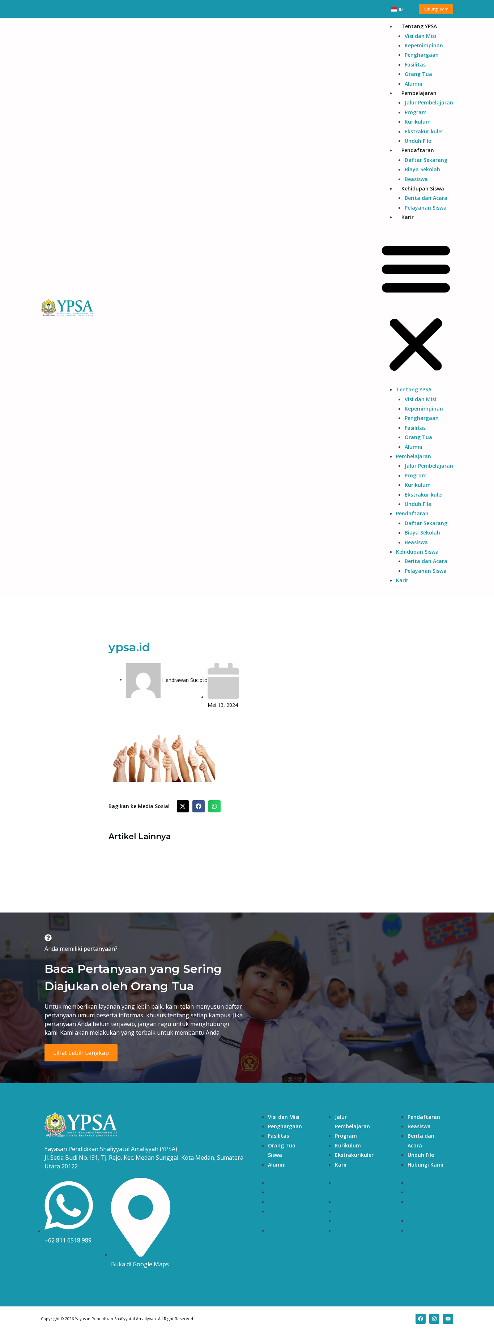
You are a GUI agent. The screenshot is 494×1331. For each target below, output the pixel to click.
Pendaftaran (417, 150)
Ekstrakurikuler (424, 131)
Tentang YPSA (419, 26)
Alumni (413, 83)
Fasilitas (415, 64)
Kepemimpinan (424, 45)
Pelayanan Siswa (426, 207)
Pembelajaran (418, 93)
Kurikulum (418, 121)
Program (416, 112)
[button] (416, 308)
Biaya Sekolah (422, 169)
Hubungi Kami (425, 1164)
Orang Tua (418, 73)
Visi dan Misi (420, 36)
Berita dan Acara (426, 197)
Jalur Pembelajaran (429, 102)
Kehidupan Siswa (422, 188)
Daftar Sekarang (426, 159)
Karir (407, 217)
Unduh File (418, 140)
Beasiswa (416, 179)
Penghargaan (422, 54)
